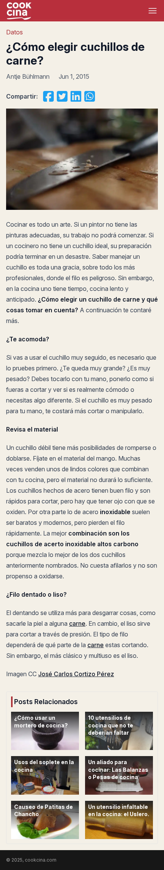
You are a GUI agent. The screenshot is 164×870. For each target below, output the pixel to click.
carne (77, 623)
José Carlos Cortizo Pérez (76, 674)
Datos (14, 32)
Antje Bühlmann (28, 76)
